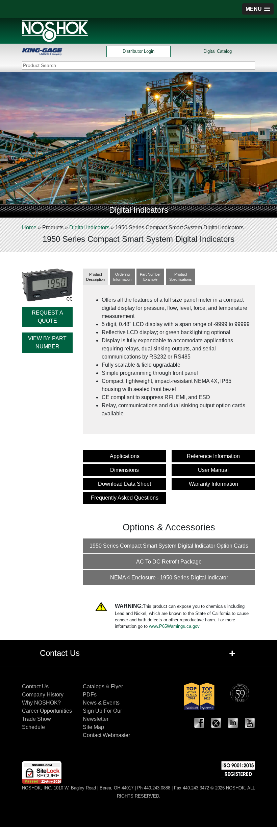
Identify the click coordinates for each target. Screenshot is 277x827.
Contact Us (35, 686)
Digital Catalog (217, 51)
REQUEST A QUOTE (47, 317)
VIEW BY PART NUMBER (47, 342)
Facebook (199, 723)
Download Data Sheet (124, 484)
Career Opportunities (47, 711)
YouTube (250, 723)
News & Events (101, 703)
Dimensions (124, 470)
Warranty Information (213, 484)
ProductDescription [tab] (95, 276)
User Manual (213, 470)
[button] (258, 9)
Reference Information (213, 456)
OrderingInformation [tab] (122, 276)
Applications (125, 456)
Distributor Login (138, 51)
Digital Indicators (89, 227)
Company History (43, 694)
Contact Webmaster (106, 735)
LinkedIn (233, 723)
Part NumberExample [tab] (150, 276)
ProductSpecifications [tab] (180, 276)
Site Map (93, 727)
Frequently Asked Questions (124, 498)
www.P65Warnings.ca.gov (174, 626)
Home (29, 227)
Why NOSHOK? (41, 703)
